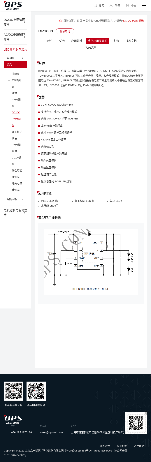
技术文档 (131, 40)
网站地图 (122, 446)
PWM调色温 (16, 148)
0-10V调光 (16, 160)
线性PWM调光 (16, 99)
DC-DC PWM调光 (16, 119)
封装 (116, 40)
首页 (79, 20)
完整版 (130, 350)
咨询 (91, 373)
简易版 (130, 358)
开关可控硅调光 (17, 186)
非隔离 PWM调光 (16, 80)
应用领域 (76, 40)
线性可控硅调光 (17, 173)
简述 (49, 40)
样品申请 (65, 31)
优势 (62, 40)
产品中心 (88, 20)
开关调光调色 (17, 135)
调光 (119, 20)
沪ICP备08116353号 (77, 450)
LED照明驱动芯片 (105, 20)
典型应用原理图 (97, 40)
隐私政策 (105, 446)
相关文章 (90, 47)
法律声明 (139, 446)
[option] (91, 263)
